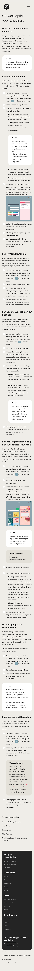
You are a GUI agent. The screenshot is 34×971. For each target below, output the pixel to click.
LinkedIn (17, 963)
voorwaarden (10, 697)
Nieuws (6, 926)
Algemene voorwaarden (8, 955)
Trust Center (7, 929)
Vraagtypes (6, 826)
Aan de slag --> (11, 945)
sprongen (20, 695)
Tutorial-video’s (8, 903)
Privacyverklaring (6, 959)
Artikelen (6, 910)
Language (7, 867)
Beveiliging (7, 883)
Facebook (11, 963)
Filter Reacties (7, 834)
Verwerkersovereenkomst (24, 955)
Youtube (4, 963)
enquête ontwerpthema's (16, 65)
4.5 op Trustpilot (11, 861)
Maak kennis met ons (10, 919)
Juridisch (6, 887)
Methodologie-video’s (10, 899)
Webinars (7, 906)
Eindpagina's (6, 830)
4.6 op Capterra (11, 864)
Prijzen (6, 890)
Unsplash (13, 536)
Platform (6, 876)
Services (6, 880)
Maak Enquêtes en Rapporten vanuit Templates (14, 839)
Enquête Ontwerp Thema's (11, 822)
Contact (6, 922)
